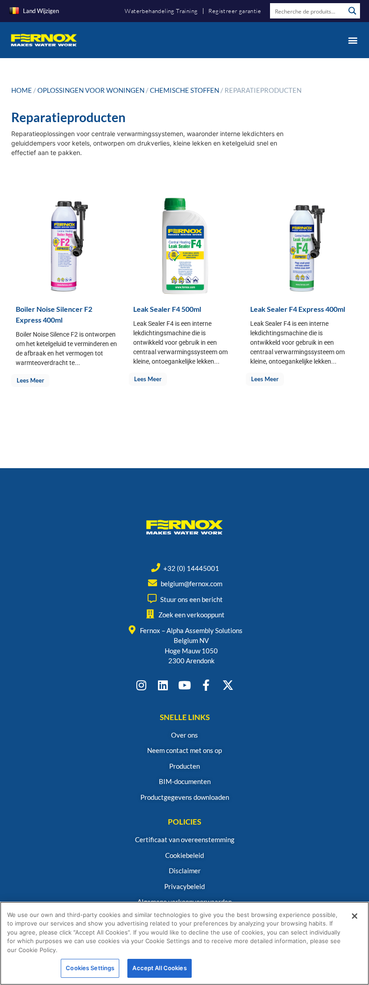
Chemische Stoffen (184, 90)
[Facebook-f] (206, 685)
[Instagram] (141, 685)
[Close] (354, 916)
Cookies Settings (90, 967)
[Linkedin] (163, 685)
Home (21, 90)
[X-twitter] (228, 685)
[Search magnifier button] (352, 10)
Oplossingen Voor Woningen (90, 90)
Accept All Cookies (159, 967)
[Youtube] (185, 685)
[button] (352, 39)
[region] (184, 943)
